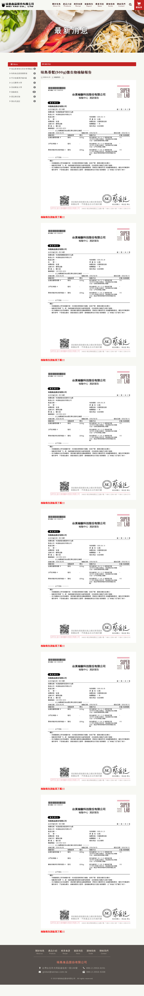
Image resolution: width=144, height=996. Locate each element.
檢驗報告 (89, 5)
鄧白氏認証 (15, 101)
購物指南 (110, 5)
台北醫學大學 (16, 83)
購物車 (139, 7)
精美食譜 (78, 5)
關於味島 (56, 5)
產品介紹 (67, 5)
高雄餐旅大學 (16, 87)
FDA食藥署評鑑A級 (19, 78)
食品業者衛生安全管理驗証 (22, 69)
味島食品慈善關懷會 (19, 73)
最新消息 (100, 5)
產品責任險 (15, 96)
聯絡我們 (121, 5)
